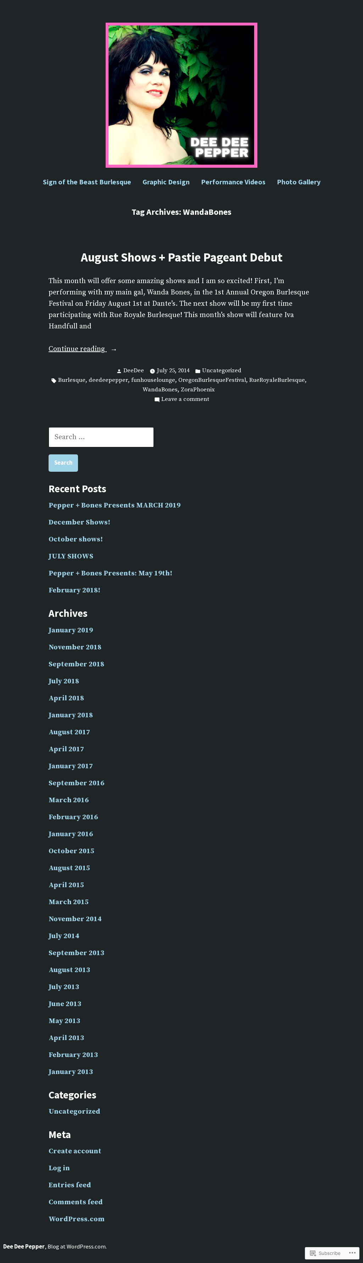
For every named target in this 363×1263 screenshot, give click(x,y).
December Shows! (79, 522)
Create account (75, 1151)
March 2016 (69, 800)
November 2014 (75, 919)
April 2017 (66, 749)
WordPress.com (77, 1219)
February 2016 (73, 817)
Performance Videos (233, 181)
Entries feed (70, 1185)
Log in (59, 1168)
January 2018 (71, 715)
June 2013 (65, 1004)
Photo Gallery (298, 181)
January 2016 (71, 834)
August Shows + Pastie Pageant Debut (182, 257)
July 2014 (64, 936)
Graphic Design (166, 181)
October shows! (76, 539)
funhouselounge (153, 380)
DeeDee (133, 370)
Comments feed (76, 1202)
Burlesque (71, 380)
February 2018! (74, 590)
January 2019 (71, 630)
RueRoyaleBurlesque (277, 380)
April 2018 (66, 698)
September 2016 (76, 783)
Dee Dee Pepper (24, 1246)
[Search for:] (101, 437)
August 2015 (69, 868)
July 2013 (64, 987)
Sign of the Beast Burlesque (87, 181)
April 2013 (66, 1038)
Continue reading (78, 349)
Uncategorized (221, 370)
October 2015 (71, 851)
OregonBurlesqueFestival (212, 380)
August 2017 (69, 732)
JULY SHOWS (71, 556)
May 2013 (64, 1021)
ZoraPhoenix (198, 390)
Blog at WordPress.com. (77, 1246)
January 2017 (71, 766)
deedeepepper (108, 380)
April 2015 (66, 885)
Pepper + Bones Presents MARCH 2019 (114, 505)
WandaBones (160, 390)
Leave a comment (185, 399)
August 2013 (69, 970)
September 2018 (76, 664)
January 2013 (71, 1072)
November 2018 (75, 647)
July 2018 (64, 681)
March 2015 (69, 902)
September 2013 (76, 953)
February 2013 (73, 1055)
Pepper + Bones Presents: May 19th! (110, 573)
